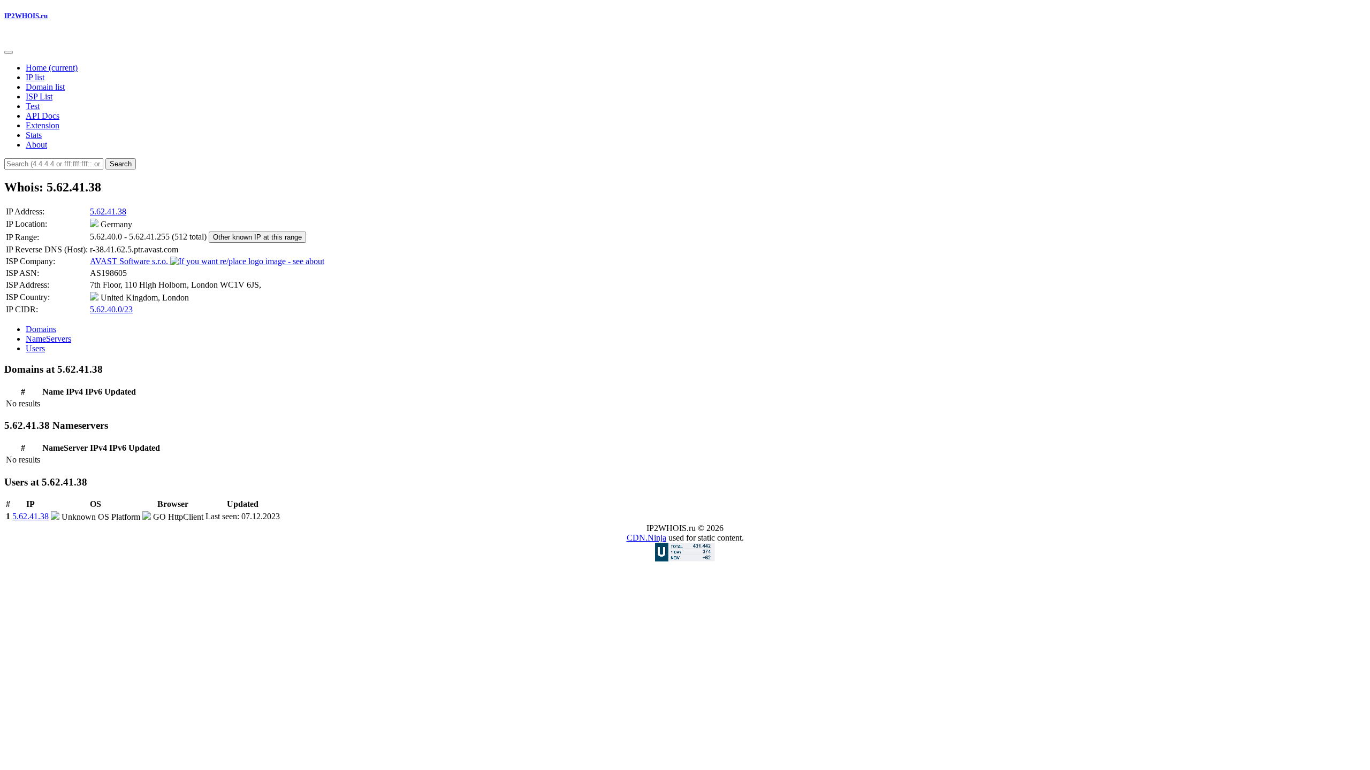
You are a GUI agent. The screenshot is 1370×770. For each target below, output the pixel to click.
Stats (34, 135)
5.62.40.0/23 (111, 309)
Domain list (45, 86)
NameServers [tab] (48, 338)
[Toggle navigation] (8, 52)
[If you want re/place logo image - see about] (247, 261)
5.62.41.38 (108, 211)
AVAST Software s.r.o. (130, 261)
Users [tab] (35, 348)
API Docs (42, 115)
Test (33, 106)
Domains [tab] (41, 329)
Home (52, 67)
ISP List (39, 96)
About (36, 144)
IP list (35, 77)
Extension (42, 125)
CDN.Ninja (646, 537)
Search (121, 164)
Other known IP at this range (257, 237)
